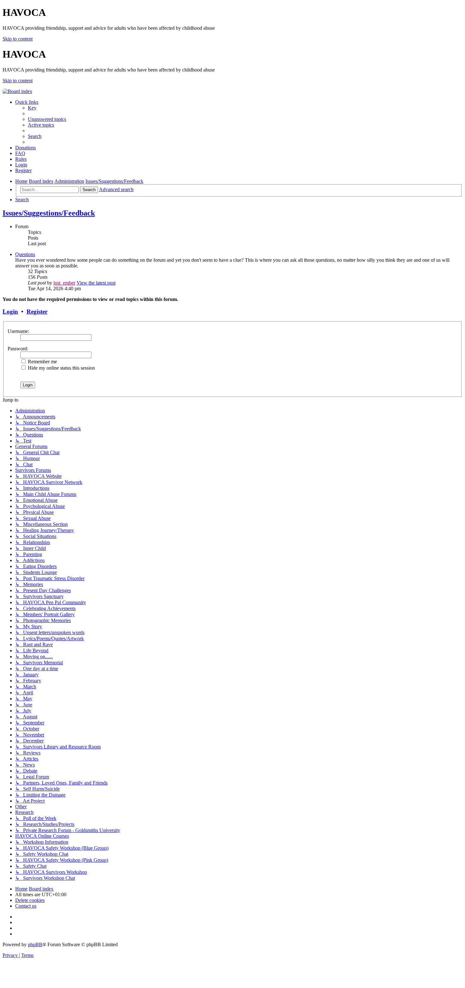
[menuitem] (32, 107)
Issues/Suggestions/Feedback (49, 213)
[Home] (17, 91)
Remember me (42, 361)
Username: (18, 331)
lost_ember (64, 282)
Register (37, 311)
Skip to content (18, 38)
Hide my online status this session (61, 368)
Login (10, 311)
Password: (18, 348)
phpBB (35, 944)
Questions (25, 254)
